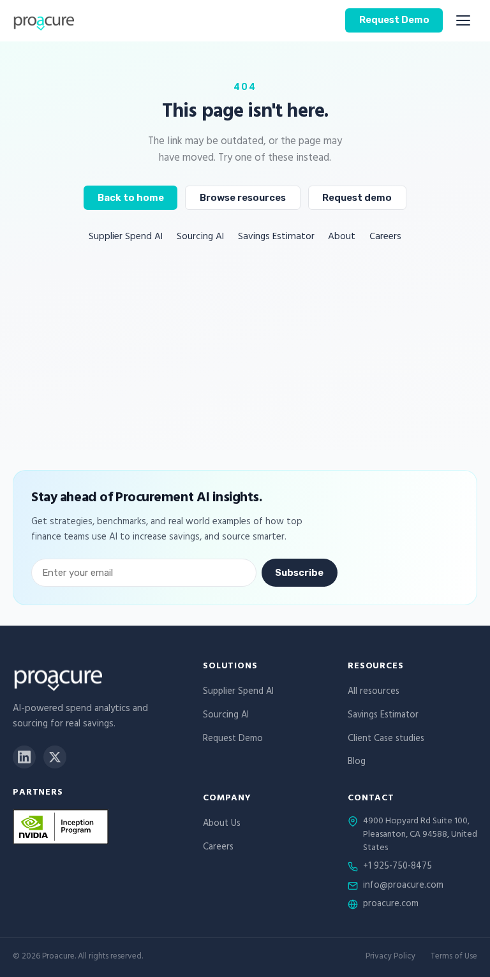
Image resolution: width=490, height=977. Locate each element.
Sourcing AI (200, 237)
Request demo (357, 197)
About (341, 237)
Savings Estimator (276, 237)
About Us (222, 824)
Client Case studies (386, 739)
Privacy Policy (390, 957)
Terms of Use (454, 957)
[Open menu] (463, 20)
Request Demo (394, 20)
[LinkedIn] (24, 757)
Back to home (131, 197)
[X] (54, 757)
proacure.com (391, 905)
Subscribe (299, 572)
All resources (373, 692)
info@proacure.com (403, 886)
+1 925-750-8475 (397, 867)
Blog (357, 762)
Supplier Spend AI (126, 237)
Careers (385, 237)
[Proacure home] (43, 20)
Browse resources (243, 197)
